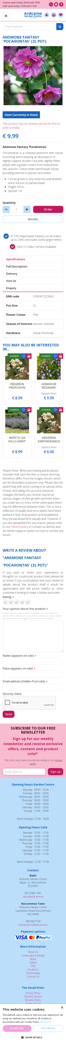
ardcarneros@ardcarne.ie (33, 924)
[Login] (46, 15)
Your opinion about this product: (25, 609)
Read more (46, 1021)
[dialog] (33, 1023)
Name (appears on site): (19, 656)
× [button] (62, 1007)
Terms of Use (33, 1003)
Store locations (61, 4)
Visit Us (11, 281)
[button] (33, 1037)
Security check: (12, 694)
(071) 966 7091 (51, 4)
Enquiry (11, 288)
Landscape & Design (33, 955)
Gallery (33, 962)
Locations (33, 969)
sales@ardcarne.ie (33, 896)
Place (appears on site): (19, 669)
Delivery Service (33, 996)
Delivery (11, 274)
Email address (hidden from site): (25, 681)
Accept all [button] (17, 1028)
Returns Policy (33, 1000)
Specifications (15, 259)
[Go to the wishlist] (60, 15)
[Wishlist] (60, 15)
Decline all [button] (48, 1028)
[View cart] (53, 15)
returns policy (19, 527)
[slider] (17, 602)
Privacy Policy (33, 993)
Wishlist (23, 356)
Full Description (16, 266)
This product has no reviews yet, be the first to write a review (31, 126)
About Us (33, 952)
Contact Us (33, 976)
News (33, 959)
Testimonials (33, 973)
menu (6, 15)
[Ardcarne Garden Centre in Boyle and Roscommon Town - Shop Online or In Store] (33, 14)
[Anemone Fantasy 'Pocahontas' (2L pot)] (33, 75)
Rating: (8, 597)
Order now (29, 356)
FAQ (33, 966)
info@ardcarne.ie (56, 4)
